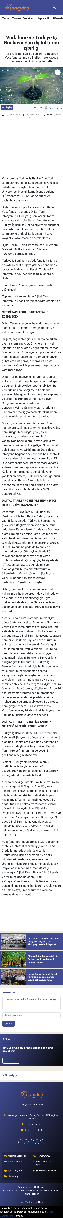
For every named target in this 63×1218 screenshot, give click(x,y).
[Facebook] (20, 1141)
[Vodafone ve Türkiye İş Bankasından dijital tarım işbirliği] (31, 85)
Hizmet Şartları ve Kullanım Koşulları (21, 1190)
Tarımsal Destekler (22, 18)
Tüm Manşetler (15, 1170)
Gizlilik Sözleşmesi (49, 1190)
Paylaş (9, 107)
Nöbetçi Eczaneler (17, 1155)
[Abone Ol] (53, 107)
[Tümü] (59, 1039)
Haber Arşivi (14, 1176)
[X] (26, 1141)
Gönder (9, 1023)
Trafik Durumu (15, 1161)
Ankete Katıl (11, 1060)
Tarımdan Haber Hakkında (31, 1187)
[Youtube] (37, 1141)
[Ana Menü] (58, 7)
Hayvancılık (43, 18)
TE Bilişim (39, 1202)
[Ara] (54, 7)
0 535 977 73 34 (33, 1124)
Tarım (5, 18)
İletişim (35, 1193)
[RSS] (42, 1141)
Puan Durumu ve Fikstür (42, 1163)
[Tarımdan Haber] (17, 7)
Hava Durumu (43, 1155)
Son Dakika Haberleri (46, 1170)
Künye (27, 1193)
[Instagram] (31, 1141)
